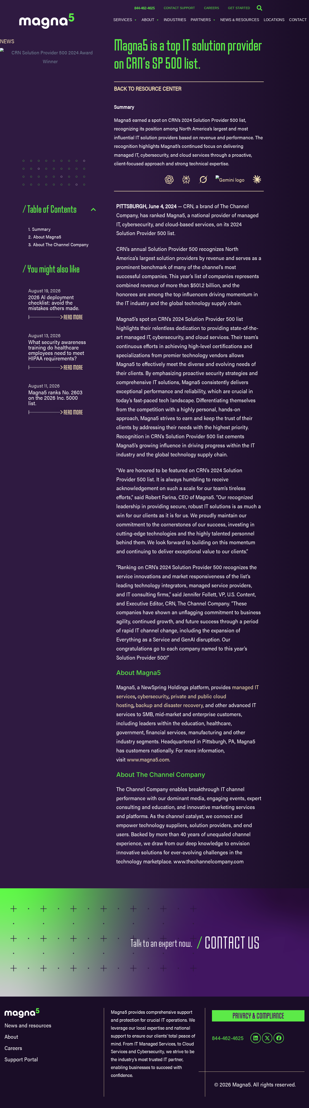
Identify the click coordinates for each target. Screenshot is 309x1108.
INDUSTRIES (175, 20)
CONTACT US (232, 943)
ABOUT (148, 20)
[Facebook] (278, 1038)
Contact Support (179, 8)
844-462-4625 (144, 7)
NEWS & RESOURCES (239, 20)
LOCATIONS (274, 20)
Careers (211, 8)
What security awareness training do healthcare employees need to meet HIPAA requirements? (57, 350)
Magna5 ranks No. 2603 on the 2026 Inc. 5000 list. (55, 398)
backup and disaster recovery (169, 705)
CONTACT (298, 20)
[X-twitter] (267, 1038)
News (7, 41)
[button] (93, 209)
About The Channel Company (61, 244)
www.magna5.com (148, 759)
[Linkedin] (255, 1038)
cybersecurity (153, 696)
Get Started (239, 8)
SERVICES (122, 20)
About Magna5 (47, 236)
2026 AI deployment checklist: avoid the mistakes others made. (53, 303)
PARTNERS (201, 20)
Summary (41, 229)
